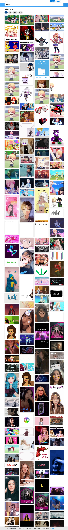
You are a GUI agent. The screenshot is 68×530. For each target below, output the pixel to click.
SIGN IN (58, 1)
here (53, 528)
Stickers (14, 12)
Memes (20, 12)
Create (53, 1)
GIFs (10, 12)
